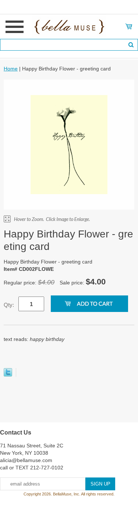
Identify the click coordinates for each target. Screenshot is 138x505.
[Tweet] (8, 375)
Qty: (9, 305)
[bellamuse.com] (69, 26)
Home (11, 69)
